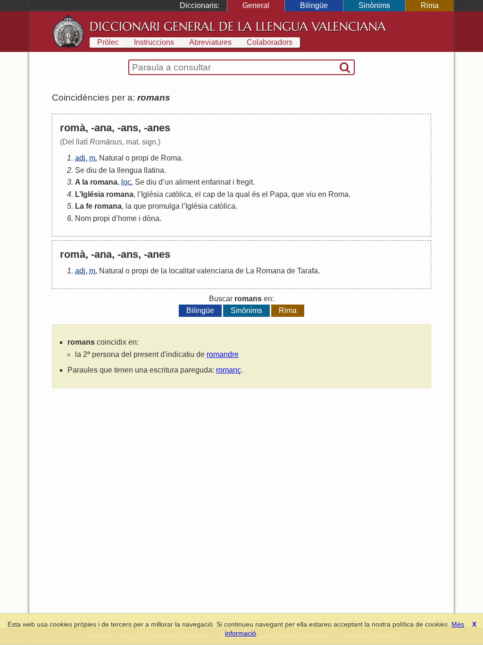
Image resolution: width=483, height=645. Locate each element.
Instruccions (154, 42)
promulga (164, 206)
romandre (223, 354)
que (297, 194)
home (127, 218)
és (256, 194)
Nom (83, 218)
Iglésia (92, 194)
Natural (111, 158)
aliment (187, 182)
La (79, 206)
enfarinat (216, 182)
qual (242, 194)
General (255, 5)
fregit (244, 182)
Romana (270, 271)
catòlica (178, 194)
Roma (171, 158)
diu (91, 170)
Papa (279, 194)
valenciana (215, 271)
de (154, 158)
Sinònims (374, 5)
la (112, 170)
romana (103, 182)
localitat (182, 271)
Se (79, 170)
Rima (430, 5)
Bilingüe (314, 5)
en (322, 194)
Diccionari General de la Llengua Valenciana (238, 26)
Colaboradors (269, 42)
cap (209, 194)
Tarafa (307, 271)
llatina (154, 170)
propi (140, 158)
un (169, 182)
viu (311, 194)
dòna (150, 218)
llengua (129, 170)
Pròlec (108, 42)
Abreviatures (210, 42)
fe (89, 206)
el (198, 194)
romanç (228, 370)
